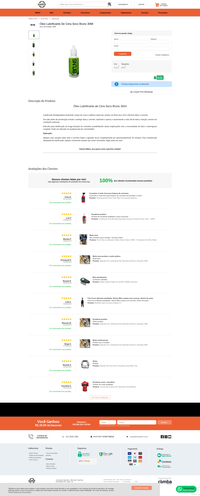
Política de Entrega (35, 457)
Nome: (116, 39)
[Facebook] (162, 436)
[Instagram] (166, 436)
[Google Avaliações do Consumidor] (87, 461)
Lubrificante (55, 19)
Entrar (141, 4)
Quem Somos (33, 453)
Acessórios (45, 18)
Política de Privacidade (22, 492)
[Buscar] (109, 4)
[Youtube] (169, 436)
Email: (116, 46)
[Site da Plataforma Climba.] (165, 481)
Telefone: (153, 39)
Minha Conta (50, 466)
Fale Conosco (33, 460)
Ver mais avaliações (100, 397)
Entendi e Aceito (141, 488)
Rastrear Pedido (51, 468)
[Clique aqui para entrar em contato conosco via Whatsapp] (186, 489)
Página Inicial (33, 18)
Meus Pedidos (50, 464)
